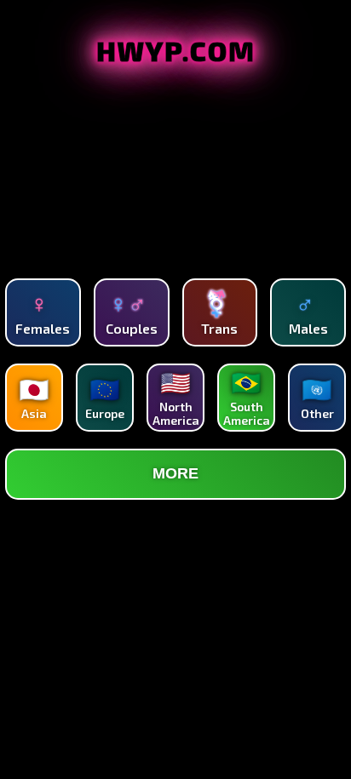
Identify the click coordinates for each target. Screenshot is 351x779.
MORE (175, 473)
